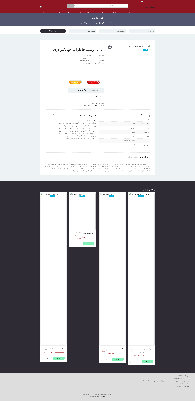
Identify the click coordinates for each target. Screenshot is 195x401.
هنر (102, 12)
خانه (113, 23)
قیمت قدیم (57, 12)
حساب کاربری (46, 12)
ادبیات (96, 12)
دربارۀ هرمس (126, 12)
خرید (135, 361)
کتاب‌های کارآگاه (76, 12)
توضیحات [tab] (144, 156)
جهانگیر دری (94, 105)
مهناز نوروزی (86, 105)
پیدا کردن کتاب (52, 31)
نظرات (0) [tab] (132, 156)
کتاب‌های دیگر (106, 23)
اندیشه (108, 12)
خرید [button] (47, 358)
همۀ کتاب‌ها (116, 12)
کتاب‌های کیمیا (88, 12)
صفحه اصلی (136, 12)
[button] (110, 47)
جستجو (71, 5)
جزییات (146, 361)
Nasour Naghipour (101, 396)
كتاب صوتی (66, 12)
